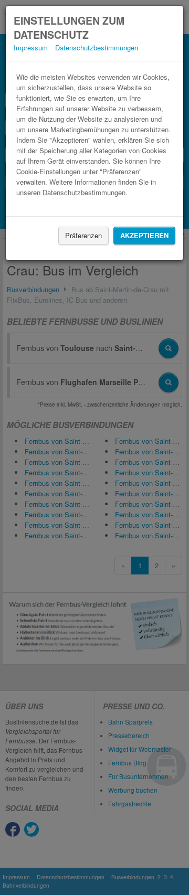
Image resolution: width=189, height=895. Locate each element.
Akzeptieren (144, 235)
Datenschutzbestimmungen (96, 47)
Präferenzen (83, 235)
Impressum (31, 47)
